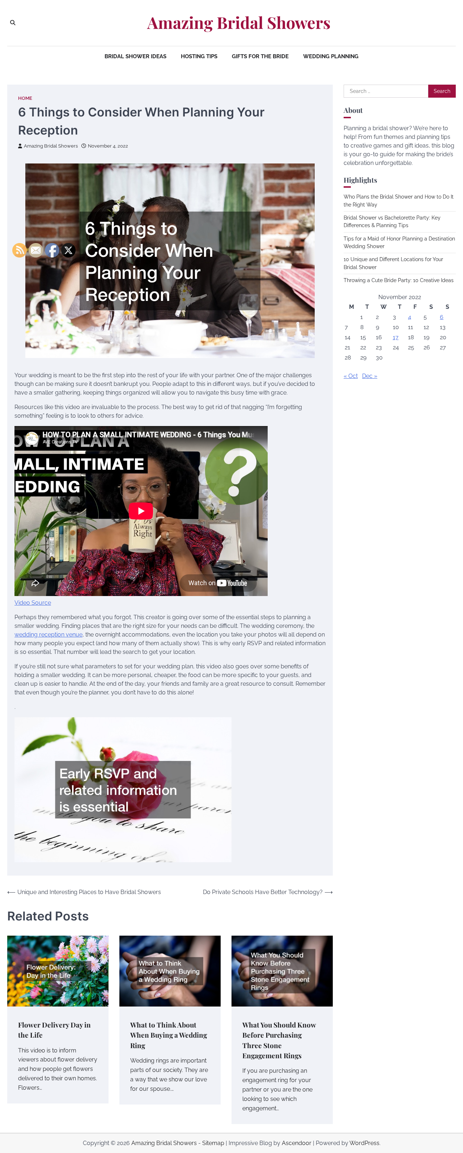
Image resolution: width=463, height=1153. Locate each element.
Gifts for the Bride (260, 56)
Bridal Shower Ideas (135, 56)
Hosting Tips (199, 56)
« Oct (351, 376)
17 (396, 337)
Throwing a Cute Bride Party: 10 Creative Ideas (399, 280)
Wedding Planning (330, 56)
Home (25, 98)
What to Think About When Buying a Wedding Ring (168, 1035)
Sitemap (213, 1143)
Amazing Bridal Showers (239, 22)
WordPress (364, 1143)
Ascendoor (296, 1143)
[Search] (12, 22)
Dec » (369, 376)
